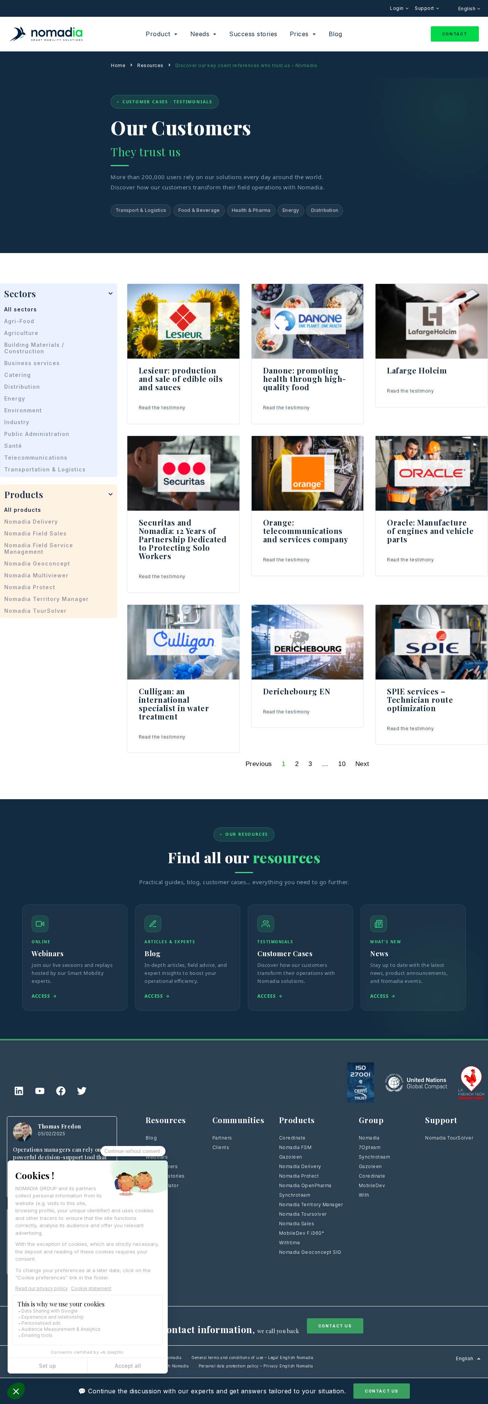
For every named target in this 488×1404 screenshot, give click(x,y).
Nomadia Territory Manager (46, 599)
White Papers (162, 1166)
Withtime (289, 1242)
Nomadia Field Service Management (38, 548)
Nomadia (369, 1138)
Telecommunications (35, 457)
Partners (222, 1138)
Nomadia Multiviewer (36, 575)
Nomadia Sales (297, 1223)
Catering (17, 375)
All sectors (20, 309)
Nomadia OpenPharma (305, 1185)
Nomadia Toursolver (303, 1214)
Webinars (157, 1157)
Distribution (324, 210)
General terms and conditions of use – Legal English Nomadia (252, 1357)
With (364, 1195)
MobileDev (372, 1185)
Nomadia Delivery (31, 521)
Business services (32, 363)
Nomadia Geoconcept (37, 563)
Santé (13, 445)
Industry (16, 422)
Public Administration (36, 434)
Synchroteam (295, 1195)
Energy (291, 210)
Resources (150, 65)
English (467, 8)
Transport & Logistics (141, 210)
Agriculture (21, 333)
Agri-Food (19, 321)
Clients (221, 1147)
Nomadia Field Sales (35, 533)
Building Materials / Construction (34, 347)
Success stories (165, 1176)
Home (118, 65)
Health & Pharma (251, 210)
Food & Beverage (199, 210)
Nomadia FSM (295, 1147)
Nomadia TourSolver (35, 610)
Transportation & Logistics (45, 469)
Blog (151, 1138)
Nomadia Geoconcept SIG (311, 1252)
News (152, 1147)
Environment (23, 410)
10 (341, 764)
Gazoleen (290, 1157)
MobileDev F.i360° (301, 1233)
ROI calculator (162, 1185)
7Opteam (370, 1147)
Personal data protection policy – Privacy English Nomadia (256, 1366)
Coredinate (292, 1138)
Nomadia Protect (29, 587)
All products (22, 509)
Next (362, 764)
